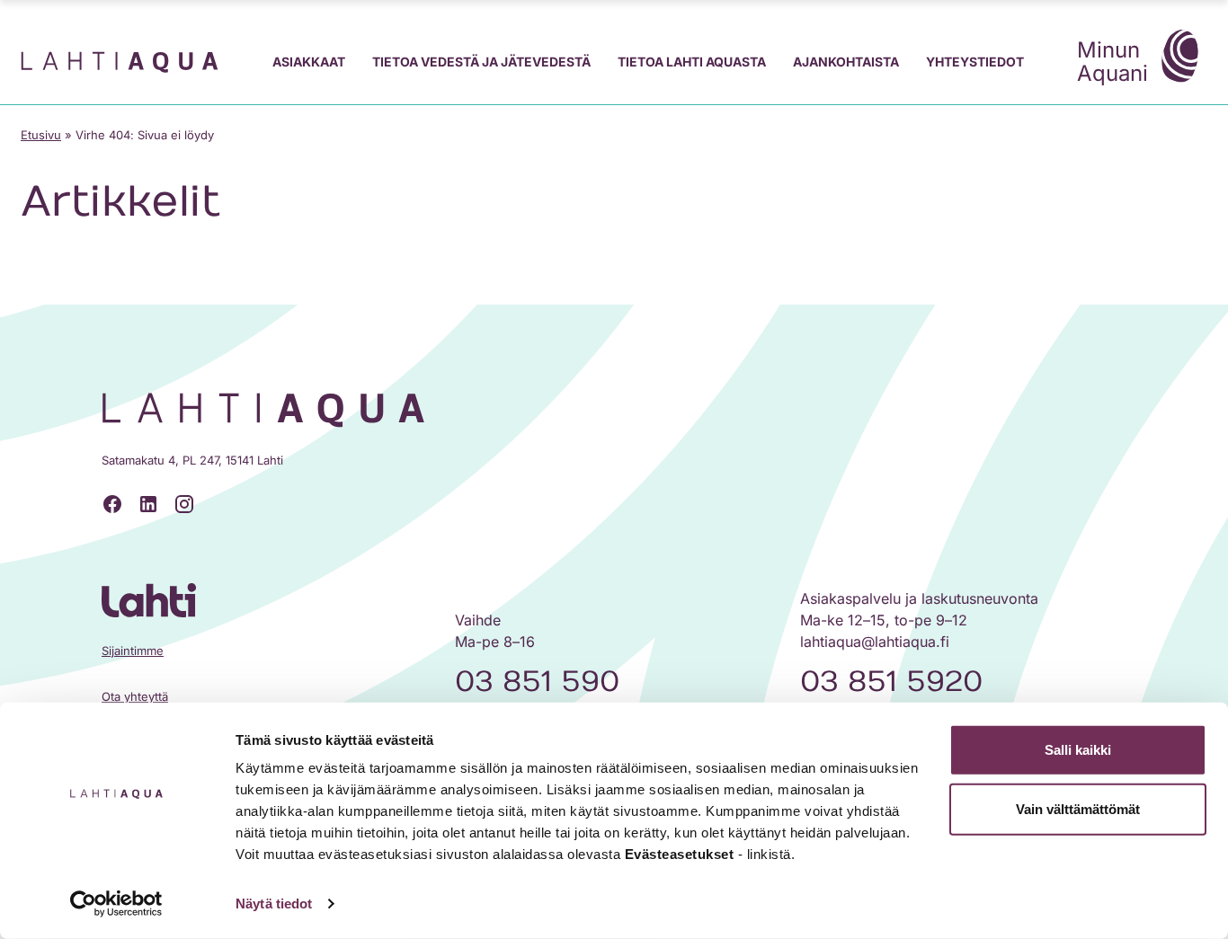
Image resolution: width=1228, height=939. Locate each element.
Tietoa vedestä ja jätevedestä (481, 61)
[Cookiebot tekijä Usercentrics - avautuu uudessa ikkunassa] (116, 903)
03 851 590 (537, 682)
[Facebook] (112, 504)
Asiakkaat (308, 61)
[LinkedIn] (148, 504)
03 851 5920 (891, 682)
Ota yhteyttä (135, 696)
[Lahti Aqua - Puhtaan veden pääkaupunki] (119, 62)
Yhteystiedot (975, 61)
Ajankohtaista (846, 61)
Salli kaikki (1078, 749)
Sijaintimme (133, 650)
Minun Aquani (1112, 61)
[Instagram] (184, 504)
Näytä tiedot (274, 903)
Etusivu (41, 135)
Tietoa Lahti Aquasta (692, 61)
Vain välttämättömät (1078, 808)
